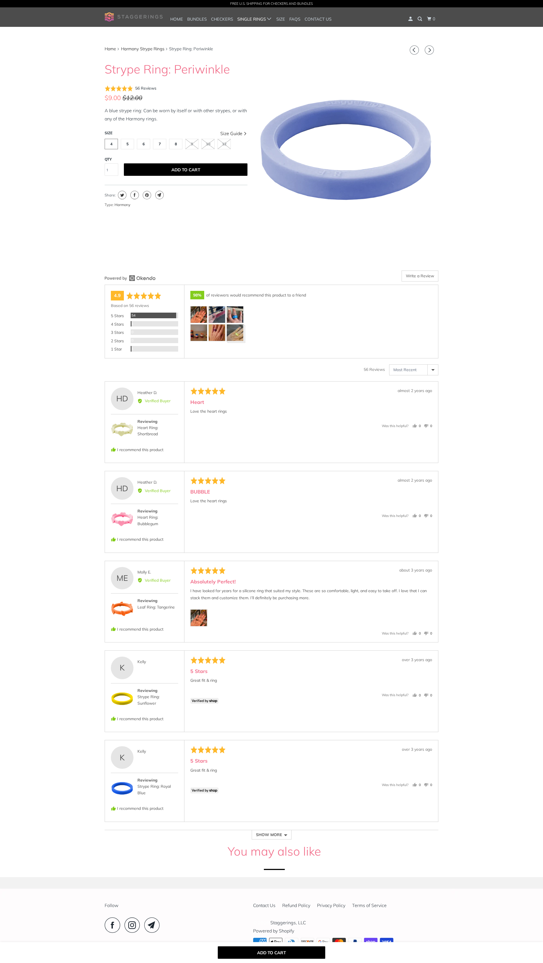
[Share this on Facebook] (134, 195)
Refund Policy (296, 905)
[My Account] (411, 19)
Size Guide (232, 133)
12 (224, 144)
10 (208, 144)
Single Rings (252, 19)
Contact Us (318, 19)
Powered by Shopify (273, 931)
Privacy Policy (331, 905)
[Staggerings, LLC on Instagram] (133, 925)
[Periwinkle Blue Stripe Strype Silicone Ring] (345, 150)
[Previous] (415, 50)
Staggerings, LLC (288, 922)
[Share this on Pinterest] (146, 195)
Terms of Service (369, 905)
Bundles (197, 19)
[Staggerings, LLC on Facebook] (114, 925)
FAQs (294, 19)
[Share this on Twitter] (121, 195)
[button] (130, 88)
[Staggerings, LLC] (134, 17)
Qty (108, 159)
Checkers (222, 19)
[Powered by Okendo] (130, 278)
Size (280, 19)
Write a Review (420, 275)
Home (176, 19)
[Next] (430, 50)
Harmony (122, 204)
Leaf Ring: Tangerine (156, 607)
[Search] (420, 19)
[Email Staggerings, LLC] (153, 925)
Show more (269, 834)
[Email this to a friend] (159, 195)
